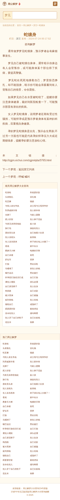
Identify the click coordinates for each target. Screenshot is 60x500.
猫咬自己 (9, 304)
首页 (19, 25)
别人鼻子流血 (36, 219)
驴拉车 (8, 259)
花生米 (8, 322)
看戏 (7, 246)
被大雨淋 (9, 295)
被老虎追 (34, 309)
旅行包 (8, 228)
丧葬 (32, 322)
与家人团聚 (35, 215)
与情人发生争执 (12, 206)
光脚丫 (8, 215)
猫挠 (32, 201)
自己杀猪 (9, 255)
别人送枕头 (10, 237)
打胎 (7, 264)
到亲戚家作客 (11, 210)
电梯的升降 (35, 251)
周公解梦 (27, 25)
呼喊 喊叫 (24, 176)
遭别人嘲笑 (10, 282)
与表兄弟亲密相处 (13, 224)
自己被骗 (34, 295)
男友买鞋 (34, 264)
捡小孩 (33, 224)
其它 (35, 25)
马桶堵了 (9, 268)
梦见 (8, 15)
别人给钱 (34, 300)
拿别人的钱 (35, 268)
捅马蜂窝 (34, 313)
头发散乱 (9, 197)
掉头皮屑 (34, 282)
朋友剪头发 (10, 233)
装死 (32, 255)
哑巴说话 (9, 273)
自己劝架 (34, 291)
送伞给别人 (10, 313)
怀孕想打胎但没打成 (14, 277)
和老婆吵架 (35, 192)
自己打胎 (34, 277)
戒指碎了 (34, 304)
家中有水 (34, 246)
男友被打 (34, 273)
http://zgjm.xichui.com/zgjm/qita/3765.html (27, 160)
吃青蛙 (8, 192)
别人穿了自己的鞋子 (14, 318)
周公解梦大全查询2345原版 (35, 488)
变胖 (32, 259)
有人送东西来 (11, 242)
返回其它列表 (26, 169)
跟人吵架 (9, 219)
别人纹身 (34, 286)
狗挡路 (8, 291)
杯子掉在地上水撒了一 (40, 242)
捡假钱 (33, 237)
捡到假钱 (9, 300)
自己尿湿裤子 (11, 286)
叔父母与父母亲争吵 (39, 206)
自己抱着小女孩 (37, 233)
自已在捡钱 (35, 318)
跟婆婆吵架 (10, 309)
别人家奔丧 (35, 210)
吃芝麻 (8, 201)
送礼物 (33, 197)
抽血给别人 (35, 228)
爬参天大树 (10, 251)
